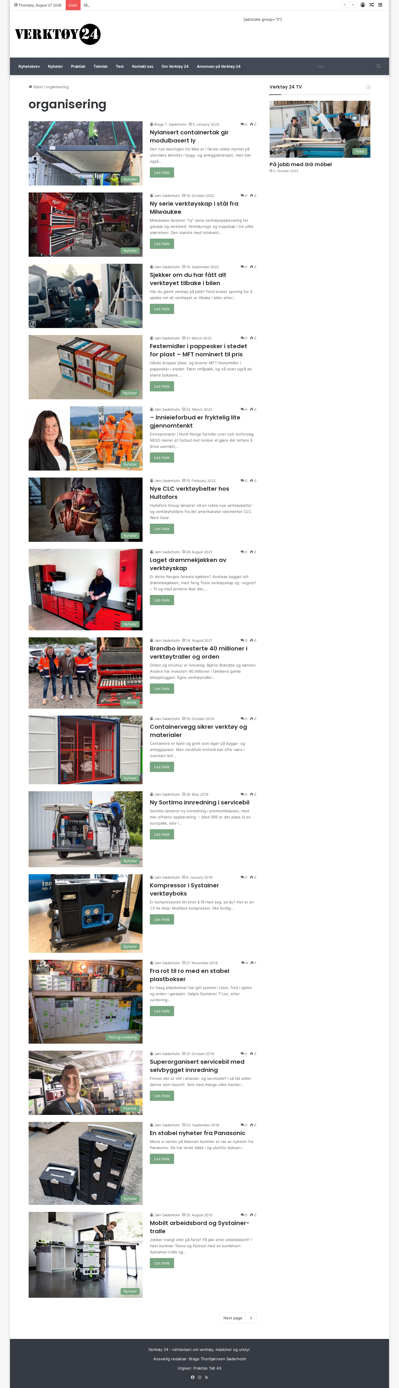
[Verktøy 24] (58, 34)
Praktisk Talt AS (207, 1368)
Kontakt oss (142, 66)
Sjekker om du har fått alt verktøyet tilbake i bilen (188, 279)
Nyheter (55, 66)
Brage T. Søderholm (170, 124)
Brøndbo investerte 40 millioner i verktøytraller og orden (198, 652)
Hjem (37, 86)
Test (120, 66)
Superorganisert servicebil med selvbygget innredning (197, 1066)
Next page (232, 1318)
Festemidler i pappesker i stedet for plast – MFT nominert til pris (198, 350)
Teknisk (100, 66)
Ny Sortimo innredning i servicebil (199, 802)
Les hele (162, 172)
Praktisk (78, 66)
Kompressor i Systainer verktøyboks (184, 889)
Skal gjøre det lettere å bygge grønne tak (121, 5)
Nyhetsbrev (29, 66)
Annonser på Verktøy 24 (219, 66)
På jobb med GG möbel (301, 164)
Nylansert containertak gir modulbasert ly (189, 136)
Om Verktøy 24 (175, 66)
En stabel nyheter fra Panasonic (197, 1133)
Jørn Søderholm (167, 195)
